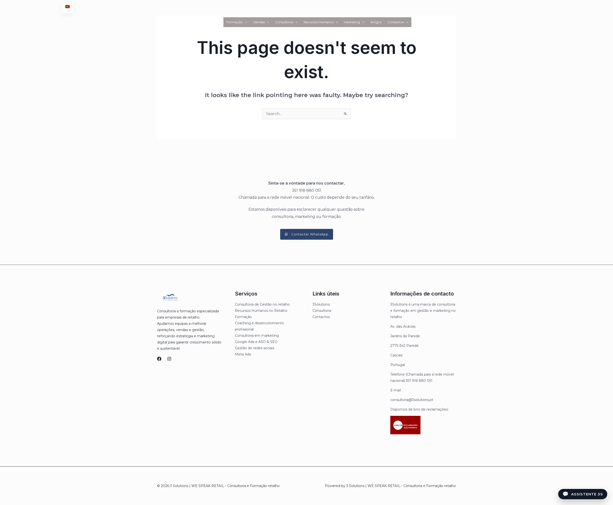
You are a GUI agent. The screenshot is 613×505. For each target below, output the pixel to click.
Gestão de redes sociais (254, 348)
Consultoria (284, 22)
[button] (245, 22)
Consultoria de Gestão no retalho (262, 304)
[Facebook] (159, 359)
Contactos (396, 22)
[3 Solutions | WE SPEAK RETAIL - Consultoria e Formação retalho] (184, 21)
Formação (235, 22)
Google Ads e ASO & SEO (256, 342)
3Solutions (321, 304)
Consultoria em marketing (257, 335)
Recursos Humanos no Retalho (261, 310)
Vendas (259, 22)
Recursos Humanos (319, 22)
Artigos (375, 22)
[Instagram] (169, 359)
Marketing (352, 22)
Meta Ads (243, 354)
